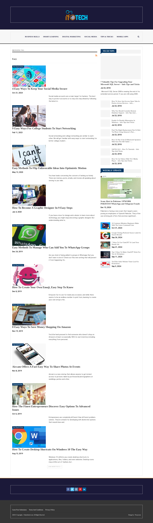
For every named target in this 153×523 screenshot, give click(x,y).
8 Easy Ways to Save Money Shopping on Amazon (41, 327)
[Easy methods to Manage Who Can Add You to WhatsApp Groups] (29, 235)
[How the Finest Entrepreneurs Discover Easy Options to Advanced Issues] (29, 394)
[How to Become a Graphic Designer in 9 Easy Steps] (29, 195)
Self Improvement (18, 106)
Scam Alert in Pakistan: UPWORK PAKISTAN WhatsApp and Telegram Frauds (120, 202)
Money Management (18, 305)
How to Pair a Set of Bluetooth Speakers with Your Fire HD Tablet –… (126, 141)
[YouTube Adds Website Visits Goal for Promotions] (105, 264)
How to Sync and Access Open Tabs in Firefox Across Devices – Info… (126, 102)
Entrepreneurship (17, 384)
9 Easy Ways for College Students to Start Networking (44, 128)
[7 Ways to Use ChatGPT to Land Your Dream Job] (105, 245)
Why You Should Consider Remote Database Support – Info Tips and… (124, 112)
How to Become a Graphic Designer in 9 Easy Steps (42, 207)
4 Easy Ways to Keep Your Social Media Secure (39, 88)
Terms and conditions (36, 510)
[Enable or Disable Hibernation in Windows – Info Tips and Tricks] (105, 123)
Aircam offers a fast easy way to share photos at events (46, 366)
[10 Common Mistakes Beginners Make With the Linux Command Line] (105, 226)
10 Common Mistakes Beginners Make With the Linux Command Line (125, 224)
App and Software (18, 344)
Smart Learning (51, 37)
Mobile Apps (122, 37)
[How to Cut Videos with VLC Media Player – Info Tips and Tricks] (105, 161)
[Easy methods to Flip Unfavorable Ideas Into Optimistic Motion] (29, 155)
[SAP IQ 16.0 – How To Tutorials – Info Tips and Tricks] (105, 152)
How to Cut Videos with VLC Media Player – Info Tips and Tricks (125, 160)
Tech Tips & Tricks (18, 66)
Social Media (90, 37)
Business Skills (32, 37)
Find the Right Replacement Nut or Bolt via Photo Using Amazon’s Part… (126, 131)
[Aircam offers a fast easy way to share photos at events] (29, 354)
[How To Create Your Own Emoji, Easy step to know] (29, 275)
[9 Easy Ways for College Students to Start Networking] (29, 116)
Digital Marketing (71, 37)
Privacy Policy (50, 510)
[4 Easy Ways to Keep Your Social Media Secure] (29, 76)
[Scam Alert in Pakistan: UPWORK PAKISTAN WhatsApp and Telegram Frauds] (121, 187)
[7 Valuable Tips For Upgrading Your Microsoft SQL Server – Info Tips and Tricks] (121, 67)
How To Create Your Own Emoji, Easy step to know (42, 287)
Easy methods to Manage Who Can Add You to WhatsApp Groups (50, 247)
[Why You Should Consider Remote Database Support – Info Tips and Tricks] (105, 113)
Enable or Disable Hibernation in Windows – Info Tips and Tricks (123, 121)
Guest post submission (19, 510)
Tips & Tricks (107, 37)
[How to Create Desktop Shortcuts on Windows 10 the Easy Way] (29, 437)
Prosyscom (138, 515)
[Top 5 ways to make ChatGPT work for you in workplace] (105, 254)
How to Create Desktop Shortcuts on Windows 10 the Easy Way (49, 449)
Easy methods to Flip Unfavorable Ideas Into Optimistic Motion (49, 168)
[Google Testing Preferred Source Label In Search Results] (105, 235)
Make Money (16, 185)
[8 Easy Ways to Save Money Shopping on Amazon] (29, 314)
